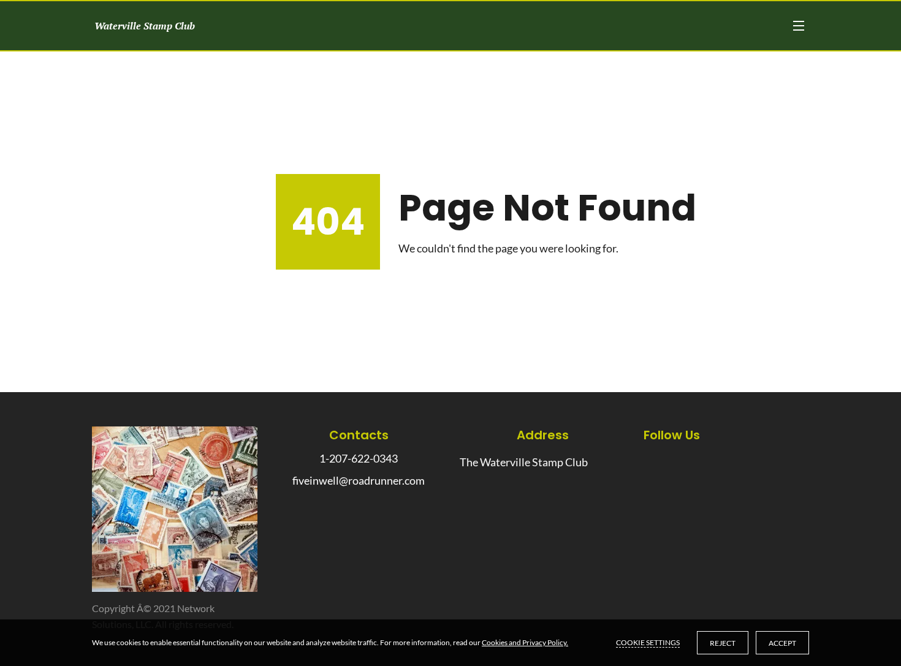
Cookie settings (648, 642)
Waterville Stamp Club (143, 25)
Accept (782, 643)
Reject (723, 643)
